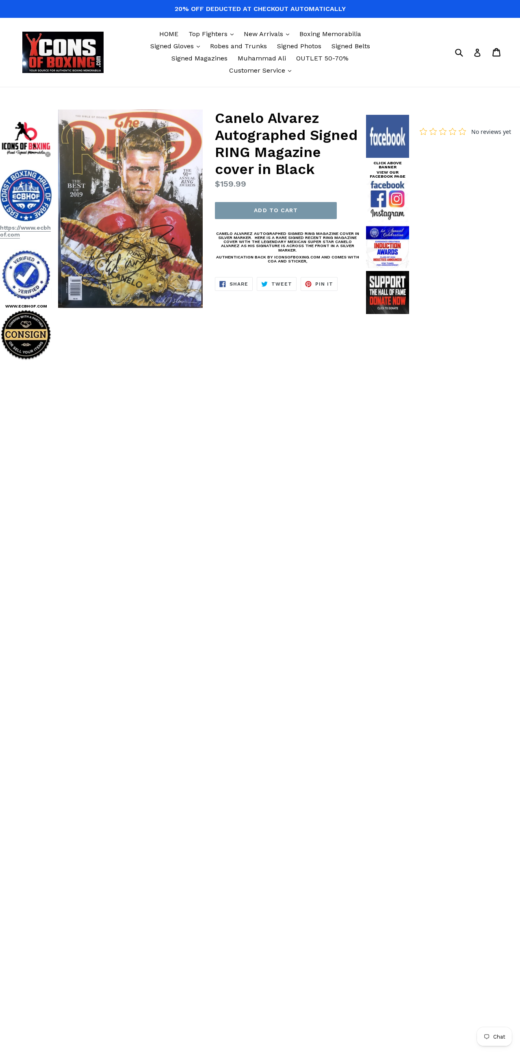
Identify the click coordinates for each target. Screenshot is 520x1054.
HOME (168, 34)
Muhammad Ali (262, 58)
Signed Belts (351, 46)
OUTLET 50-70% (322, 58)
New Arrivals (268, 34)
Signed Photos (299, 46)
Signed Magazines (199, 58)
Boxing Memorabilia (330, 34)
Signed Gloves (177, 46)
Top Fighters (213, 34)
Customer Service (262, 70)
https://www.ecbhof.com (25, 231)
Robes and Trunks (238, 46)
